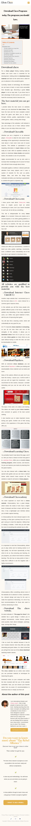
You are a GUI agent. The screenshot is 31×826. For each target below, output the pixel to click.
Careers (15, 816)
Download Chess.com (8, 51)
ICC (16, 301)
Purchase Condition (24, 815)
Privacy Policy (5, 815)
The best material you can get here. (11, 48)
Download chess (6, 46)
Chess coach (14, 703)
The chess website (7, 671)
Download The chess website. (10, 62)
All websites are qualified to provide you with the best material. (12, 54)
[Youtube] (20, 818)
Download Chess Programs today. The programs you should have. (15, 15)
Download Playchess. (8, 58)
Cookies (17, 815)
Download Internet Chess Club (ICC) (11, 56)
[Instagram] (15, 818)
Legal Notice (11, 815)
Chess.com (22, 202)
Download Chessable (8, 50)
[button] (29, 3)
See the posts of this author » (19, 729)
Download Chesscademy (9, 61)
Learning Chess (7, 460)
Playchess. (12, 366)
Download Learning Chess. (9, 59)
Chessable (9, 138)
